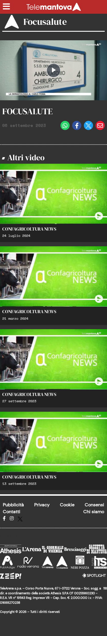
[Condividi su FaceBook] (76, 125)
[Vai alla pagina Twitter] (20, 518)
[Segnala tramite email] (100, 125)
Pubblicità (13, 505)
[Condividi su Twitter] (88, 125)
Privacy (42, 505)
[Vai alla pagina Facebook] (4, 518)
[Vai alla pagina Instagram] (12, 518)
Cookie (67, 505)
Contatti (11, 512)
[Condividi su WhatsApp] (65, 125)
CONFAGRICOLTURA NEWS (29, 229)
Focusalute (45, 21)
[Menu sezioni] (6, 6)
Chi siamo (93, 512)
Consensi (94, 505)
